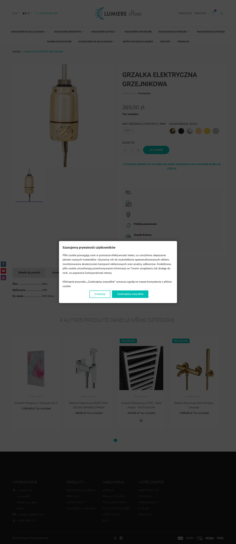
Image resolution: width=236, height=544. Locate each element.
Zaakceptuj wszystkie (130, 294)
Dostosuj (100, 294)
